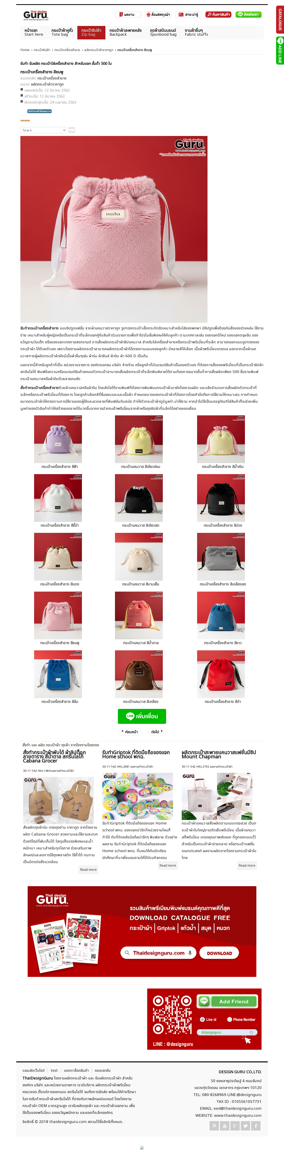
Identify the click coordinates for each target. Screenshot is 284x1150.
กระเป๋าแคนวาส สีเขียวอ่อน (140, 467)
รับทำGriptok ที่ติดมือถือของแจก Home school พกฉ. (136, 755)
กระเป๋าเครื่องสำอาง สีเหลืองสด (223, 584)
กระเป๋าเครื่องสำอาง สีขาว (223, 643)
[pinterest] (214, 1125)
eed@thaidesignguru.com (238, 1108)
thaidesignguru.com (68, 1122)
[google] (235, 1125)
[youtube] (224, 1125)
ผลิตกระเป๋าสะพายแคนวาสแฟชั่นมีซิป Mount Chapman (219, 755)
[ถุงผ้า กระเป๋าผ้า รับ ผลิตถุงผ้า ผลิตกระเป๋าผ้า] (36, 15)
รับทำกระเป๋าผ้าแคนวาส (39, 111)
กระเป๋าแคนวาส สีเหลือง (140, 702)
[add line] (279, 50)
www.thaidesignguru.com (238, 1115)
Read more (88, 869)
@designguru (249, 1095)
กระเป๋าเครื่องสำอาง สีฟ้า (60, 467)
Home (25, 50)
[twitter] (245, 1125)
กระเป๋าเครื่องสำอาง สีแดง (59, 584)
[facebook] (256, 1125)
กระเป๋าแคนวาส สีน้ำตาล (141, 643)
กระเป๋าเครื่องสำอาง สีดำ (223, 702)
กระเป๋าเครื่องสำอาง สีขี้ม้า (60, 525)
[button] (274, 1140)
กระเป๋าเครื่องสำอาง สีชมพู (59, 643)
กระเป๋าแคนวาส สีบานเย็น (140, 584)
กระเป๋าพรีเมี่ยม (118, 408)
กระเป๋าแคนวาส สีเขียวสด (140, 525)
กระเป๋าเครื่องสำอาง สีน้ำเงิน (223, 467)
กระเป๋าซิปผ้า (42, 50)
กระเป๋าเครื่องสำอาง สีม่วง (223, 525)
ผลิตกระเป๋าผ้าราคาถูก (98, 50)
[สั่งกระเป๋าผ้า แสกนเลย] (204, 1019)
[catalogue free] (279, 19)
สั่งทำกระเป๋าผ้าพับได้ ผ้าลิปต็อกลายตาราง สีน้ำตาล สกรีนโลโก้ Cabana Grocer (54, 757)
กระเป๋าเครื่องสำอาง (67, 50)
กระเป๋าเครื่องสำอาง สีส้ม (60, 702)
